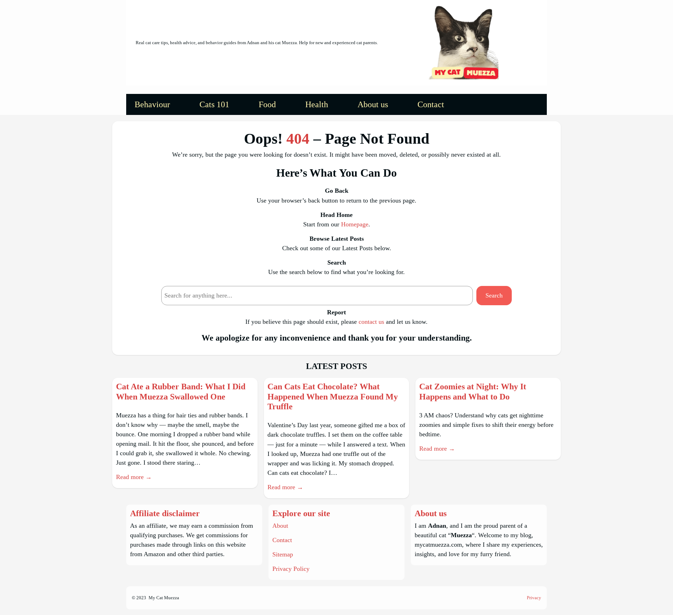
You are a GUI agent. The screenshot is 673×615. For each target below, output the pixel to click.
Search (494, 295)
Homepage (354, 224)
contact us (371, 321)
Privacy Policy (291, 568)
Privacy (534, 597)
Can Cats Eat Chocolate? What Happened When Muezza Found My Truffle (332, 396)
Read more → (134, 476)
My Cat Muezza (164, 597)
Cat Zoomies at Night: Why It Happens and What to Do (472, 391)
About (280, 525)
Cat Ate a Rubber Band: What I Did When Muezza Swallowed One (180, 391)
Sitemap (282, 554)
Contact (282, 540)
